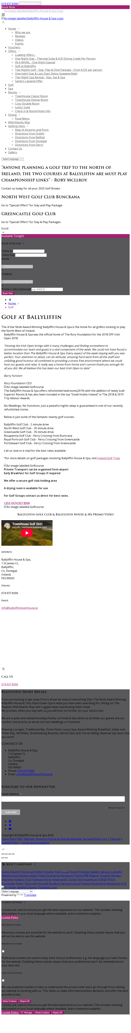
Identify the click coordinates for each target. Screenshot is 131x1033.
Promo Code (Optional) (16, 289)
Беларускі (67, 875)
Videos (19, 40)
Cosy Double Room (27, 103)
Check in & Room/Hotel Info (32, 111)
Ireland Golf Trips (108, 458)
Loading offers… (25, 55)
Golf (10, 85)
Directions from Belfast (30, 137)
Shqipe (85, 883)
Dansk (5, 872)
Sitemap (115, 839)
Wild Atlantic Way (19, 122)
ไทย (79, 879)
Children (6, 274)
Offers (12, 51)
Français (84, 872)
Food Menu (22, 118)
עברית (28, 879)
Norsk (47, 879)
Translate (30, 895)
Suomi (74, 872)
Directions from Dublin (29, 133)
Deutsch (15, 872)
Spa (10, 88)
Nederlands (59, 879)
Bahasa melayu (28, 875)
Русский (43, 883)
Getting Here (16, 126)
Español (49, 872)
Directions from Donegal (31, 141)
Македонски (9, 875)
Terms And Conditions (35, 843)
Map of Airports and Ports (32, 130)
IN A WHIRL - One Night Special (35, 62)
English (38, 872)
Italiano (19, 879)
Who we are (22, 32)
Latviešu (116, 872)
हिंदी (86, 875)
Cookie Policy (9, 843)
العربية (65, 872)
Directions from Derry (29, 145)
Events (19, 43)
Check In (6, 251)
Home (12, 28)
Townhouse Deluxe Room (31, 100)
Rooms (13, 92)
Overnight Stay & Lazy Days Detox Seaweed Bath (46, 73)
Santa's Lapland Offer (29, 81)
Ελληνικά (27, 872)
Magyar (94, 875)
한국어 (111, 879)
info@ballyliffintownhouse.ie (19, 608)
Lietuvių (105, 872)
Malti (42, 875)
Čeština (79, 875)
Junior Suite (22, 107)
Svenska (65, 883)
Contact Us (15, 148)
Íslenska (37, 879)
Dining (12, 115)
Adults (5, 259)
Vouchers (14, 47)
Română (54, 883)
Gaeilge (95, 872)
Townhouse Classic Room (31, 96)
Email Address (11, 794)
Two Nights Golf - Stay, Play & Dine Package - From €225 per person (58, 70)
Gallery (12, 152)
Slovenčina (113, 883)
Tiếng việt (30, 883)
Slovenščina (98, 883)
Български (53, 875)
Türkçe (72, 879)
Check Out (7, 255)
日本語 (102, 879)
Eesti (58, 872)
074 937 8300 (9, 4)
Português (8, 883)
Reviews (20, 36)
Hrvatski (105, 875)
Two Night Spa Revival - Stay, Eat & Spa (40, 77)
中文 (124, 883)
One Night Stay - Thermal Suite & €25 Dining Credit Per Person (55, 58)
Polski (19, 883)
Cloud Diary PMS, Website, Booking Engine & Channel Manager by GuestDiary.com (54, 839)
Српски (76, 883)
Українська (90, 879)
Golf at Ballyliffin (25, 66)
